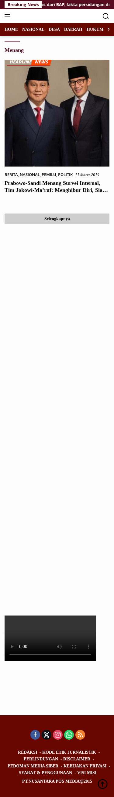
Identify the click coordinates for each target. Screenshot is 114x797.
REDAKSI (27, 752)
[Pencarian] (105, 16)
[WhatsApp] (69, 735)
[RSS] (80, 735)
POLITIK (65, 174)
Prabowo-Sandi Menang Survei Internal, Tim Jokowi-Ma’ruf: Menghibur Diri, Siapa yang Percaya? (56, 190)
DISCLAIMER (76, 759)
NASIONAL (30, 174)
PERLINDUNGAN (41, 759)
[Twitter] (46, 735)
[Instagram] (58, 735)
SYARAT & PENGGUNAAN (45, 772)
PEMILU (49, 174)
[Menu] (9, 16)
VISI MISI (86, 772)
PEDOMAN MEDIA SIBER (33, 766)
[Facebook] (35, 735)
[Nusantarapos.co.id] (45, 16)
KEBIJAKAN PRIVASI (85, 766)
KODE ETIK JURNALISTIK (69, 752)
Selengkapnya (57, 219)
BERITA (11, 174)
